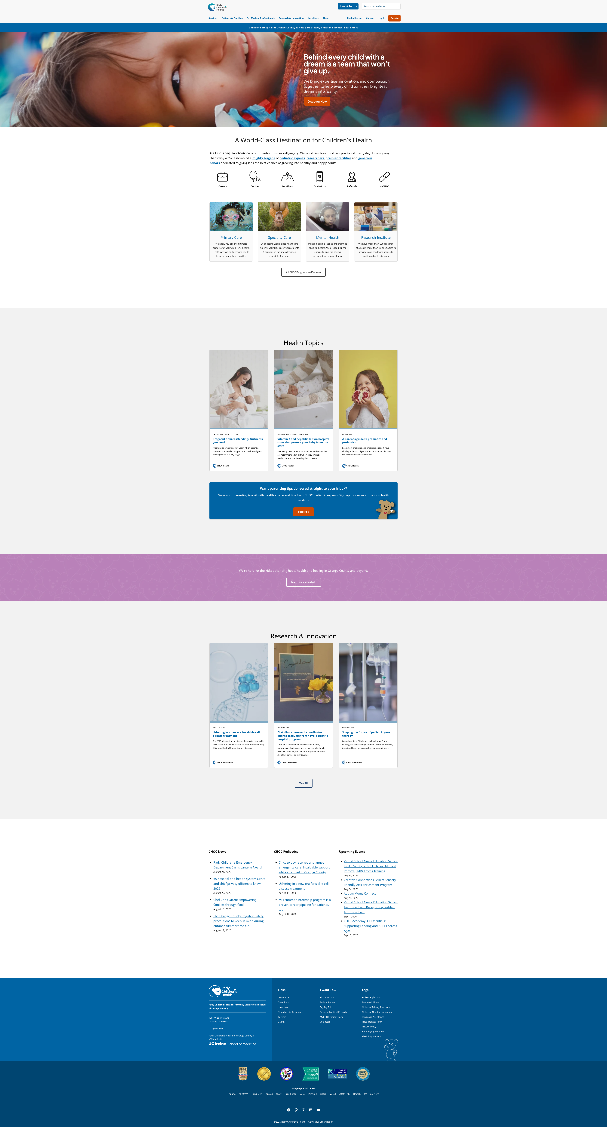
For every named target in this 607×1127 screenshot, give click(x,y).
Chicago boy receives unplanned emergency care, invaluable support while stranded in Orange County (304, 867)
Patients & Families (232, 18)
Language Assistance (373, 1016)
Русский (312, 1093)
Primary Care (231, 237)
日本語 (323, 1093)
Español (232, 1093)
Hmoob (357, 1093)
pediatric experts (292, 158)
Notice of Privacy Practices (376, 1007)
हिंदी (365, 1093)
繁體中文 (243, 1093)
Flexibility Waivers (371, 1036)
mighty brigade (263, 158)
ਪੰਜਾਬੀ (341, 1093)
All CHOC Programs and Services (303, 272)
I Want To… (347, 6)
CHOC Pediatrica (223, 762)
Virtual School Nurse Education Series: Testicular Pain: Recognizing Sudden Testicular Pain (371, 907)
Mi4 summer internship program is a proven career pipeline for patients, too (305, 905)
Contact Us (283, 997)
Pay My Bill (325, 1007)
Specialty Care (279, 237)
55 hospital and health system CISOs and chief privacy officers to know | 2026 (239, 884)
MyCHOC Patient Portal (332, 1016)
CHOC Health (221, 465)
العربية (333, 1093)
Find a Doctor (354, 18)
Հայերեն (291, 1093)
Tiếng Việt (256, 1093)
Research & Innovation (291, 18)
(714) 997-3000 (216, 1028)
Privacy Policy (369, 1026)
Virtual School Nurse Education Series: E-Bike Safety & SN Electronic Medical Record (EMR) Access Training (371, 866)
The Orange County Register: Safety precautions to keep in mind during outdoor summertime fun (238, 921)
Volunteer (325, 1021)
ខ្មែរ (348, 1093)
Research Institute (376, 237)
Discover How (317, 101)
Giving (281, 1021)
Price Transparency (372, 1021)
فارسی (302, 1093)
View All (303, 783)
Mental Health (327, 237)
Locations (313, 18)
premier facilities (338, 158)
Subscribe (303, 512)
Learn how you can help (303, 582)
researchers (315, 158)
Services (212, 18)
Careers (370, 18)
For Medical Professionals (261, 18)
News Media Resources (290, 1012)
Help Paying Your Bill (373, 1031)
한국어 (279, 1093)
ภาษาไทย (374, 1093)
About (326, 18)
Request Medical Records (333, 1012)
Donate (395, 18)
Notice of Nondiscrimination (377, 1012)
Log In (381, 18)
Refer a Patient (328, 1002)
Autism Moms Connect (360, 893)
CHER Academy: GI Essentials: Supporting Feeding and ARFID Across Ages (370, 926)
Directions (283, 1002)
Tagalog (269, 1093)
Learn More (351, 27)
